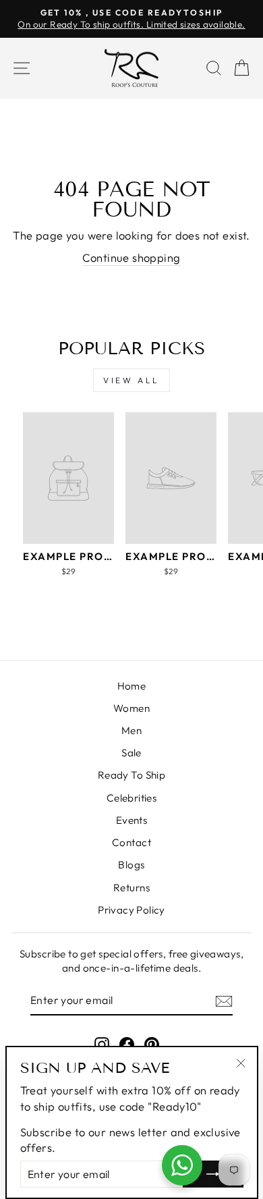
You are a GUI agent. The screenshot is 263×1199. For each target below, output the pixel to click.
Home (131, 685)
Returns (131, 887)
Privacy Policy (131, 909)
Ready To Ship (131, 775)
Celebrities (132, 797)
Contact (131, 842)
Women (131, 708)
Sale (131, 752)
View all (131, 380)
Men (131, 730)
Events (131, 820)
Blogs (131, 864)
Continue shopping (131, 257)
